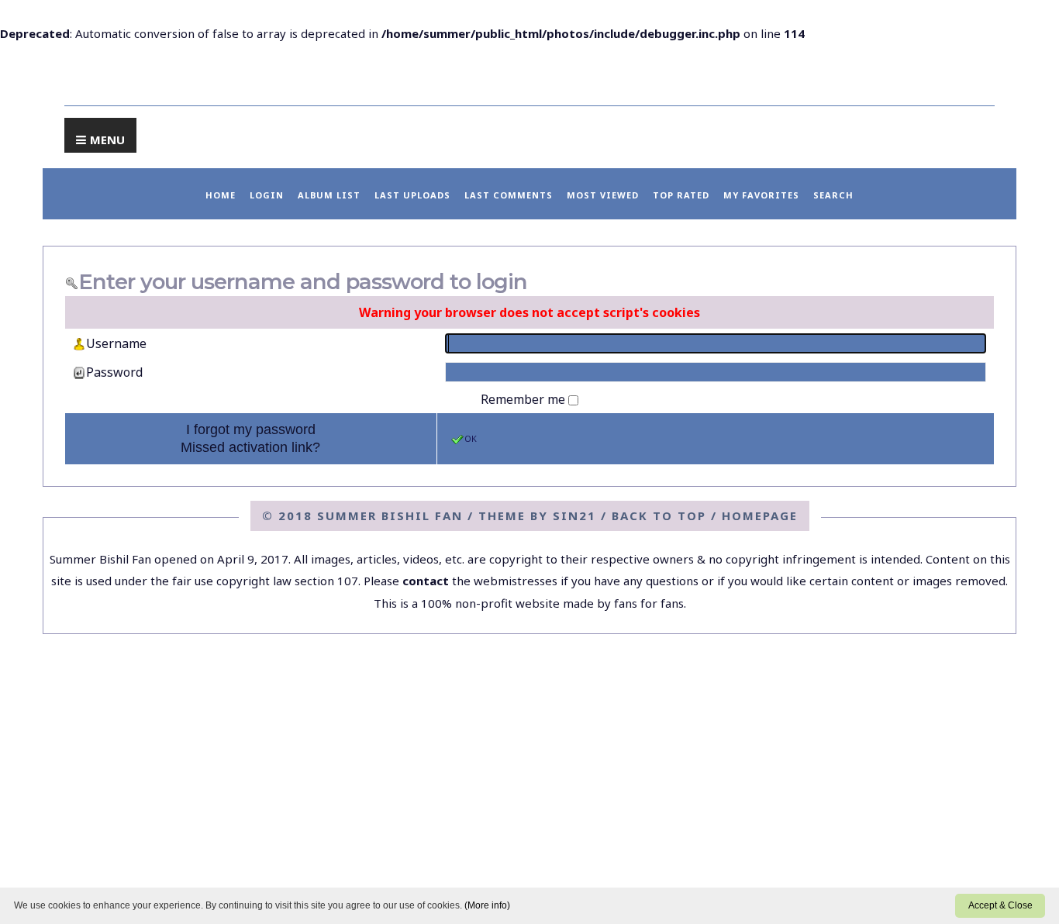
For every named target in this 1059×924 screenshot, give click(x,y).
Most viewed (603, 195)
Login (267, 195)
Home (220, 195)
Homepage (760, 515)
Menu (107, 139)
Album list (329, 195)
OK (470, 438)
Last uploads (412, 195)
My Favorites (761, 195)
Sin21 (574, 515)
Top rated (681, 195)
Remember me (524, 399)
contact (425, 580)
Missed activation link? (250, 447)
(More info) (487, 905)
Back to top (659, 515)
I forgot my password (251, 429)
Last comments (508, 195)
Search (833, 195)
